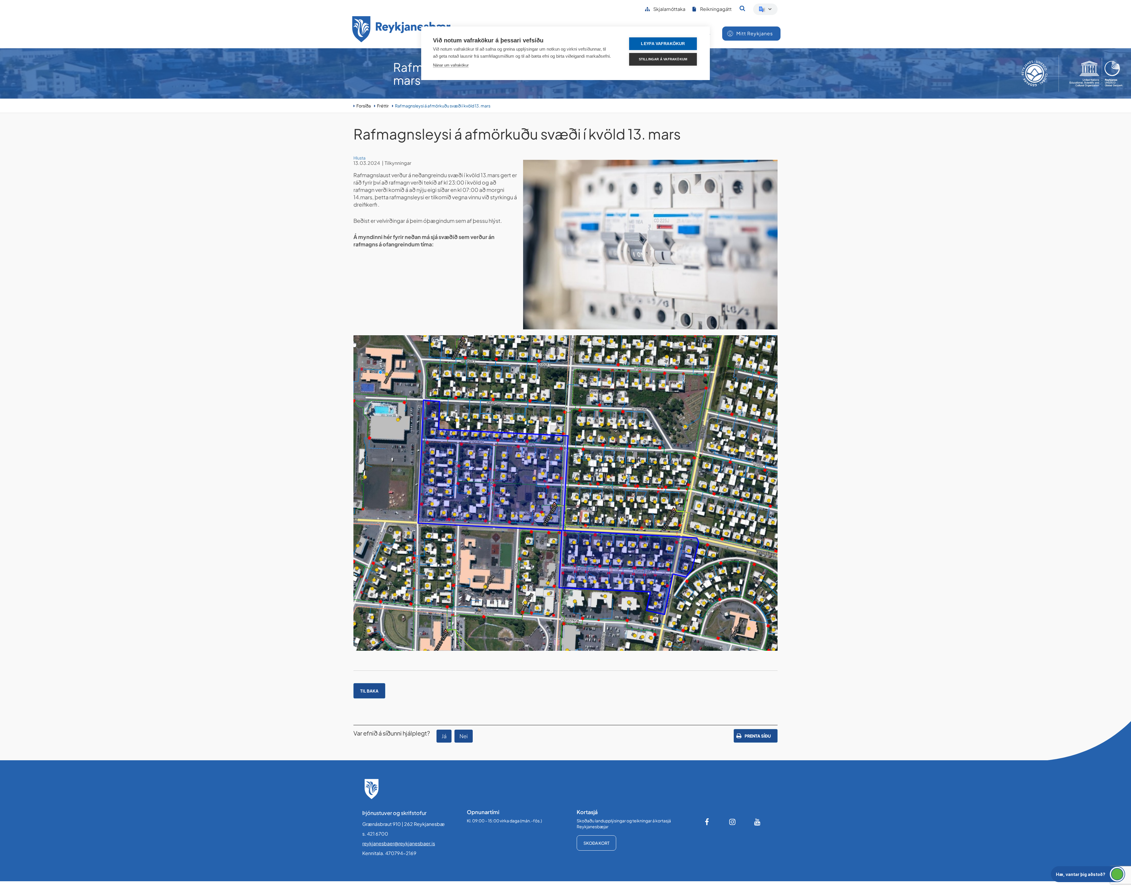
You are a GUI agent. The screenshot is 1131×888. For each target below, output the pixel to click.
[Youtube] (757, 821)
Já (444, 736)
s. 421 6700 (375, 834)
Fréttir (383, 105)
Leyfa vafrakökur (663, 44)
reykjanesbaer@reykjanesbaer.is (398, 843)
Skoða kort (596, 843)
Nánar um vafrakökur (451, 65)
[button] (1088, 874)
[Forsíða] (401, 30)
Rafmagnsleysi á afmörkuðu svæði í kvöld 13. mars (442, 105)
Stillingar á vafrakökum (663, 59)
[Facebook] (707, 821)
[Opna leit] (742, 8)
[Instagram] (732, 821)
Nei (463, 736)
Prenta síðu (758, 735)
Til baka (369, 690)
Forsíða (363, 105)
